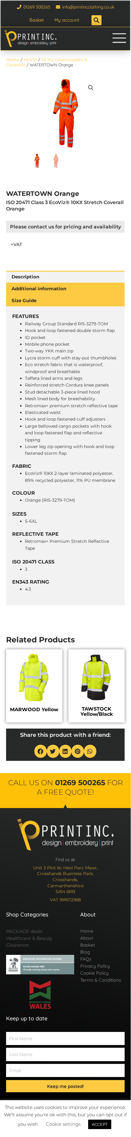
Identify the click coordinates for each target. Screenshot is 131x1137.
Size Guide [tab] (24, 300)
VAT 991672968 (65, 899)
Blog (85, 952)
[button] (96, 20)
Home (12, 59)
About (86, 938)
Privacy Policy (95, 966)
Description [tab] (25, 277)
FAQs (85, 959)
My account (66, 20)
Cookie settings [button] (63, 1124)
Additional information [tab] (39, 288)
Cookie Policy (94, 973)
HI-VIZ (30, 59)
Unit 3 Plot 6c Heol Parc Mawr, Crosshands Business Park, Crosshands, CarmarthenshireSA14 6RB (65, 879)
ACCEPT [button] (100, 1124)
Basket (36, 20)
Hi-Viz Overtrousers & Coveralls (46, 62)
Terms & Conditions (100, 980)
